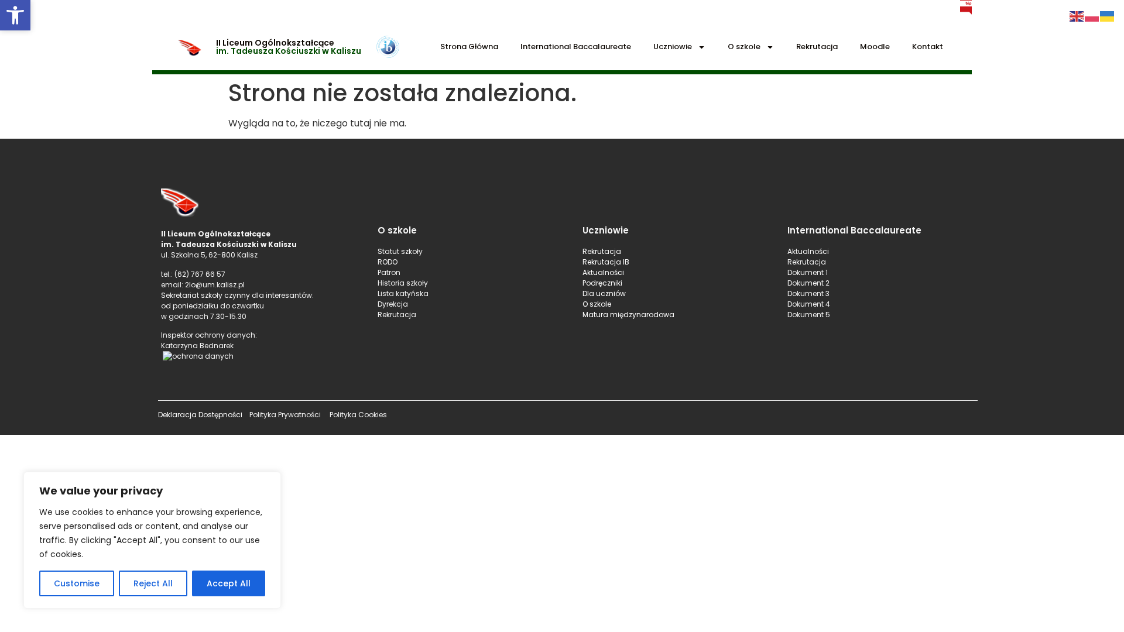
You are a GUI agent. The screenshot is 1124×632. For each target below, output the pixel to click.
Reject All (153, 583)
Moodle (875, 46)
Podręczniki (602, 283)
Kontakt (927, 46)
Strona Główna (469, 46)
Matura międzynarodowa (628, 315)
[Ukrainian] (1107, 15)
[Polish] (1092, 15)
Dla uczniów (605, 293)
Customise (77, 583)
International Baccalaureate (575, 46)
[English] (1077, 15)
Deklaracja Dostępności (200, 415)
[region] (152, 540)
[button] (15, 15)
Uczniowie (672, 46)
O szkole (744, 46)
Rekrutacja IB (605, 262)
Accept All (229, 583)
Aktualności (603, 272)
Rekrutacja (817, 46)
